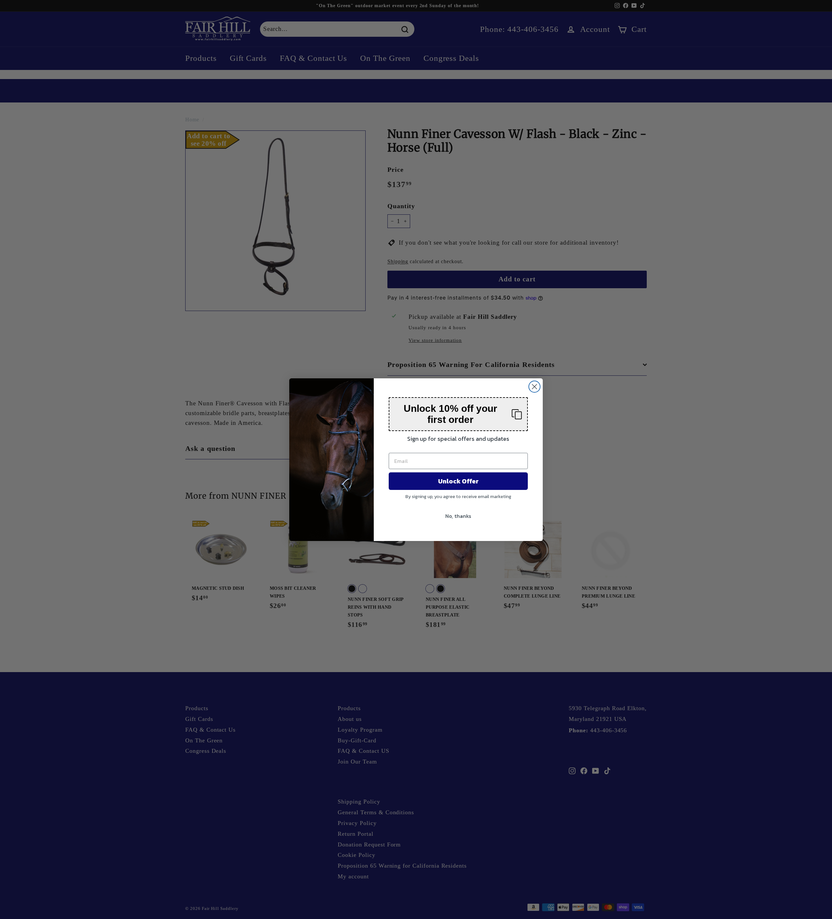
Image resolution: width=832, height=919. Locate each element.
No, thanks (458, 516)
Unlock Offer (458, 481)
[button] (458, 414)
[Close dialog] (534, 386)
